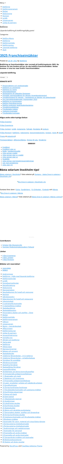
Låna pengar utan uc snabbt (12, 155)
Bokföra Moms (8, 38)
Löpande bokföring (9, 47)
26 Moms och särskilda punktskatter (16, 410)
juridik (14, 129)
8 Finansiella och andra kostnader (15, 435)
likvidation (37, 129)
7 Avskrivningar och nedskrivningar (16, 428)
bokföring (15, 133)
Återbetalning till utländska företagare (16, 93)
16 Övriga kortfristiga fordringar (14, 387)
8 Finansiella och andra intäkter (14, 433)
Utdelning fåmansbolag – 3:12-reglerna (17, 356)
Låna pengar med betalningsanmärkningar (18, 161)
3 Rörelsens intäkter (10, 419)
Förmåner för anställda (11, 360)
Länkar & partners (9, 22)
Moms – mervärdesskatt (11, 326)
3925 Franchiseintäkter (19, 55)
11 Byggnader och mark (11, 376)
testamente (21, 129)
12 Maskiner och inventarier (13, 378)
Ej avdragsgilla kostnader (12, 303)
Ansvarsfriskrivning (9, 335)
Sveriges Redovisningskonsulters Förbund (18, 247)
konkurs (46, 129)
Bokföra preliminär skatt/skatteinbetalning (17, 105)
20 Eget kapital (8, 396)
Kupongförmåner (9, 369)
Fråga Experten (6, 122)
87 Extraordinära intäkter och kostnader (18, 437)
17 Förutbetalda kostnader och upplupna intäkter (21, 390)
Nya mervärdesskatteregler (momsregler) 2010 (19, 99)
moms (54, 133)
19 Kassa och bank (9, 394)
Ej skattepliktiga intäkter (11, 306)
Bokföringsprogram (10, 9)
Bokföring (6, 7)
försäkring (42, 140)
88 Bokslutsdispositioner (12, 439)
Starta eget (6, 342)
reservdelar (6, 268)
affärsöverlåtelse (20, 140)
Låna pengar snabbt (9, 153)
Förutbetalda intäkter (10, 109)
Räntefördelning (8, 285)
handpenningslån (14, 151)
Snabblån (5, 159)
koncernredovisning (37, 133)
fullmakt (29, 129)
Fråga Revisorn (6, 133)
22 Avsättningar (8, 401)
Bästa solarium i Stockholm (10, 174)
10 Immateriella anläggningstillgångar (17, 374)
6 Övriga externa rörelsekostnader (15, 426)
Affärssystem (7, 328)
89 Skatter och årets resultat (13, 442)
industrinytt (11, 136)
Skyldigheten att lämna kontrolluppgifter (18, 371)
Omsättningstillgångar (10, 107)
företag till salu (32, 140)
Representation (8, 290)
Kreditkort (6, 147)
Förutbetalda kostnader (11, 113)
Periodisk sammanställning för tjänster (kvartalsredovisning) (24, 95)
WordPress (14, 446)
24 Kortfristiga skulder (11, 405)
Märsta (55, 190)
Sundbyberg (25, 190)
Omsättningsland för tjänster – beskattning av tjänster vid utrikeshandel (28, 97)
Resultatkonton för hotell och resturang (17, 292)
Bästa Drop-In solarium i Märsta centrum (47, 197)
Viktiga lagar (7, 346)
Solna (18, 190)
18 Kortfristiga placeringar (12, 392)
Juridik (4, 18)
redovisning (24, 133)
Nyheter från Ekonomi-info (12, 245)
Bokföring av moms (9, 90)
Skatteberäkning (8, 308)
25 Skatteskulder (8, 408)
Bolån (4, 151)
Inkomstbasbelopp (9, 92)
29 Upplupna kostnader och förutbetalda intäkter (21, 417)
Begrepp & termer (9, 349)
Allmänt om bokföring (10, 340)
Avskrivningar (7, 274)
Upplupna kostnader (9, 111)
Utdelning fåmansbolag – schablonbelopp (18, 358)
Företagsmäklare (6, 140)
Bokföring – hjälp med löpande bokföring (18, 276)
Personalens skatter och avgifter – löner (17, 312)
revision (48, 133)
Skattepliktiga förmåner (11, 367)
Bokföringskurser (9, 331)
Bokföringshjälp (8, 43)
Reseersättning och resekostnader (15, 86)
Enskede (45, 190)
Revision (5, 16)
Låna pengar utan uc (10, 157)
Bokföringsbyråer (9, 278)
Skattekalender (8, 353)
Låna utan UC (7, 165)
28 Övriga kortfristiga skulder (13, 415)
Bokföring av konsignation (12, 101)
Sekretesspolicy (8, 297)
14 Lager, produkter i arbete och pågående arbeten (22, 383)
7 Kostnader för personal (12, 430)
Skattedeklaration (9, 310)
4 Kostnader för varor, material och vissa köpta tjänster (23, 421)
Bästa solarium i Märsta (9, 197)
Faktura (5, 322)
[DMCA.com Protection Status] (31, 144)
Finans (2, 136)
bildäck (5, 270)
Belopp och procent (10, 351)
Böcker (5, 11)
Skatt (4, 50)
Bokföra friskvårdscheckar (12, 103)
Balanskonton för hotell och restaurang (17, 299)
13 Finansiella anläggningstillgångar (16, 381)
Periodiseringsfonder (10, 283)
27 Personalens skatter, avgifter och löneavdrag (20, 412)
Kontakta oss (7, 337)
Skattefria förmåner (10, 365)
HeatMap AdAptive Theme (32, 446)
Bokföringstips (8, 45)
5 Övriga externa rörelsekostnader (15, 424)
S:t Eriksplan (36, 190)
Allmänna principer (9, 362)
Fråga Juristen (5, 129)
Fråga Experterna (6, 125)
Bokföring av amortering (11, 88)
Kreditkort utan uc (9, 149)
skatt (60, 133)
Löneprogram (7, 20)
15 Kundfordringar (9, 385)
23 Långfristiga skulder (11, 403)
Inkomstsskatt (7, 301)
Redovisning (7, 13)
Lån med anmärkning (10, 163)
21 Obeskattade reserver (12, 399)
